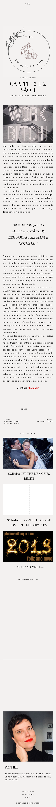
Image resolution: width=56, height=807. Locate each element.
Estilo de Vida (24, 96)
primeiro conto (39, 96)
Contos (13, 96)
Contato (28, 798)
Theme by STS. (33, 803)
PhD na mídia (28, 795)
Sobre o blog (28, 791)
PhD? (18, 803)
